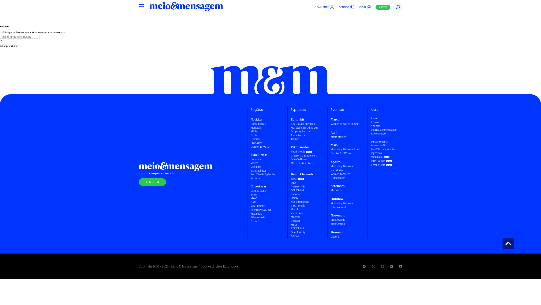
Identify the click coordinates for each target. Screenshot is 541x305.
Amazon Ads (298, 186)
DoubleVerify (298, 232)
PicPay (294, 198)
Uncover (295, 221)
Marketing (256, 127)
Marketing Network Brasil (345, 149)
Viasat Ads (297, 213)
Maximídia (256, 213)
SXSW (254, 194)
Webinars (256, 167)
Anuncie (375, 126)
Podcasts (256, 159)
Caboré (255, 221)
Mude (294, 224)
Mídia (254, 131)
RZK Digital (297, 228)
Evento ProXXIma (261, 210)
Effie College (338, 223)
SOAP (294, 178)
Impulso (295, 194)
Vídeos (254, 163)
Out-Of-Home (299, 159)
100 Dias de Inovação (303, 124)
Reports (255, 178)
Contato (344, 7)
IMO (293, 182)
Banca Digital (258, 170)
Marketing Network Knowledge (342, 168)
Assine (383, 7)
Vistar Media (298, 205)
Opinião (255, 139)
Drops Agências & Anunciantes (301, 133)
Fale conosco (378, 133)
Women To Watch (260, 146)
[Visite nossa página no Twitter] (373, 266)
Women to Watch (380, 145)
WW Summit (258, 206)
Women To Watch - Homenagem (341, 176)
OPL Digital (297, 190)
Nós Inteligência (300, 202)
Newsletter (322, 7)
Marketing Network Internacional (342, 205)
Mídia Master (338, 137)
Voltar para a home (9, 45)
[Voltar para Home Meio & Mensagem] (186, 7)
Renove (375, 122)
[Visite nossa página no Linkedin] (391, 266)
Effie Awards (258, 217)
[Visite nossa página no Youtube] (400, 266)
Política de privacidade (383, 130)
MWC (254, 198)
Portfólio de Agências (263, 174)
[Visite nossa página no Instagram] (382, 266)
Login (362, 7)
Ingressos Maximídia (377, 155)
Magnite (295, 217)
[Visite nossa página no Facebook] (364, 266)
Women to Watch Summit (345, 124)
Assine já (152, 182)
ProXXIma (256, 143)
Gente (254, 135)
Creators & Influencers (304, 155)
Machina (296, 209)
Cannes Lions (258, 191)
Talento (295, 139)
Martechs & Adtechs (302, 163)
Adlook (295, 236)
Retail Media (298, 151)
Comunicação (258, 124)
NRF (253, 202)
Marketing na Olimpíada (304, 127)
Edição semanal (379, 141)
